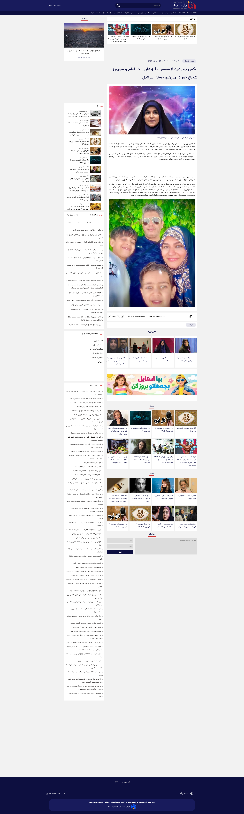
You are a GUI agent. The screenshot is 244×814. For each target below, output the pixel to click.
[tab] (89, 57)
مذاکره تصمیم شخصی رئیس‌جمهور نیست (88, 467)
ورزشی (140, 12)
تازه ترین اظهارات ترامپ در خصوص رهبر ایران (79, 170)
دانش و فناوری (130, 12)
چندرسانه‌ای (107, 12)
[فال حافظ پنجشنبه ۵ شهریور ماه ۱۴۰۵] (185, 29)
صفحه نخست (192, 12)
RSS (50, 5)
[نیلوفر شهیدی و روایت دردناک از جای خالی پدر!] (163, 513)
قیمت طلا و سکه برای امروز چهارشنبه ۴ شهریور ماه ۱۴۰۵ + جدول (77, 208)
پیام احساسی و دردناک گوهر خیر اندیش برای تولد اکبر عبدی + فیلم (117, 431)
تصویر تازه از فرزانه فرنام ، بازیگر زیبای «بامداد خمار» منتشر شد (141, 459)
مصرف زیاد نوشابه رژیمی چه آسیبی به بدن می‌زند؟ (85, 402)
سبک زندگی (117, 12)
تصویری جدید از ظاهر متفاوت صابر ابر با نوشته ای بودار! (140, 498)
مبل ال (100, 361)
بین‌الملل (165, 12)
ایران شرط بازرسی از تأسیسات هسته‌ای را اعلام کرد (85, 490)
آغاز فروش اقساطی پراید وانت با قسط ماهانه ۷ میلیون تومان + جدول (78, 115)
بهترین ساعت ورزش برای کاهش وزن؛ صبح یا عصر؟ (85, 398)
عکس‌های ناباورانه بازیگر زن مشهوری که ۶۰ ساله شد (163, 497)
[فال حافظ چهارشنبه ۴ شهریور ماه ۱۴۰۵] (140, 513)
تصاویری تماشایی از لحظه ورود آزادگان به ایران (83, 50)
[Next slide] (101, 35)
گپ (195, 794)
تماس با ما (57, 5)
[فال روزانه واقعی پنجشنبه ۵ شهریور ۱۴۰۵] (140, 29)
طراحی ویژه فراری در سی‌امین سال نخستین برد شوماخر (83, 579)
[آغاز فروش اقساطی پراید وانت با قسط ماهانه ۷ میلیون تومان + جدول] (95, 114)
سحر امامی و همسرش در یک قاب (162, 359)
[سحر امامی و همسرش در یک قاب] (163, 345)
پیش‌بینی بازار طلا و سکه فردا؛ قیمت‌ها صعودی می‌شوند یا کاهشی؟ (78, 133)
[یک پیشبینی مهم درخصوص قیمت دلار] (95, 179)
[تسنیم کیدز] (152, 385)
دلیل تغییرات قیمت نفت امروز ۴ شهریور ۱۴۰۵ (86, 627)
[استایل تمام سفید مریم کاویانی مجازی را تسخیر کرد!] (186, 513)
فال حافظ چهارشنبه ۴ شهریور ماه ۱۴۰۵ (142, 525)
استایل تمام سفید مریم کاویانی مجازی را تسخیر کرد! (186, 525)
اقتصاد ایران (98, 340)
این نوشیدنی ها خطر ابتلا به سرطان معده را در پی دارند (83, 571)
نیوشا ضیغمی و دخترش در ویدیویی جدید (85, 304)
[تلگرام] (114, 316)
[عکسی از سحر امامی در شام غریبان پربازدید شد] (186, 345)
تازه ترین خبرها (97, 357)
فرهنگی (148, 12)
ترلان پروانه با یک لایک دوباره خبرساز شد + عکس (85, 451)
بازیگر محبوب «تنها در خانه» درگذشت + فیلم (85, 324)
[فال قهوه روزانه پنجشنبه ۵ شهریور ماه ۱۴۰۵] (163, 29)
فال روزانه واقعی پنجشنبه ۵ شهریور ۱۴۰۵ (141, 37)
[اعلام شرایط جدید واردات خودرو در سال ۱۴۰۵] (95, 197)
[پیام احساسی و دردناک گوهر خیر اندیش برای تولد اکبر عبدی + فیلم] (117, 418)
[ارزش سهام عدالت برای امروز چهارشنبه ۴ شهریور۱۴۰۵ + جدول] (95, 188)
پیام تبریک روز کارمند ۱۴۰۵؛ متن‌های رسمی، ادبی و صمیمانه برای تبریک (163, 459)
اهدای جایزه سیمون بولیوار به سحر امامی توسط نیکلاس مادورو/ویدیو (115, 361)
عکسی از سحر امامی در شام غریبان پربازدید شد (184, 359)
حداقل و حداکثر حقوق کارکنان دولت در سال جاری (85, 631)
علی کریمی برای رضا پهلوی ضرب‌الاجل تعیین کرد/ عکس (83, 642)
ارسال (120, 552)
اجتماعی (156, 12)
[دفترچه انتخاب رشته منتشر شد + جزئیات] (95, 123)
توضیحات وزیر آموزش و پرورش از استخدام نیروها (85, 591)
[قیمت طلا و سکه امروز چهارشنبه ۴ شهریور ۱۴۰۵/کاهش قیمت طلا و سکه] (117, 485)
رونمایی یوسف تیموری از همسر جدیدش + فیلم (83, 280)
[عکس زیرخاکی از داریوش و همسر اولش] (186, 485)
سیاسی (173, 12)
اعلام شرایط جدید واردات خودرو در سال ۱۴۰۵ (77, 198)
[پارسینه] (183, 5)
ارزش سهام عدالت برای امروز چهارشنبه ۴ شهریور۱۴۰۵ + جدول (78, 189)
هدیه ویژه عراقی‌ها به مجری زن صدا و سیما (138, 359)
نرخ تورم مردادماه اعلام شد (92, 462)
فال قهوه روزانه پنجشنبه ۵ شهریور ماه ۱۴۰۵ (163, 37)
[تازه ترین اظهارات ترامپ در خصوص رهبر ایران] (95, 169)
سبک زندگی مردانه (96, 349)
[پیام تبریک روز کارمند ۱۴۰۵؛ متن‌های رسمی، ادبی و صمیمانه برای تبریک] (163, 446)
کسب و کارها (96, 12)
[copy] (190, 316)
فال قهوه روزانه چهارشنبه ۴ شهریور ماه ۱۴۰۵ (118, 525)
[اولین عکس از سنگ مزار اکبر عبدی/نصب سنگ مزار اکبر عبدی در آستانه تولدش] (117, 446)
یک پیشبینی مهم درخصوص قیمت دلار (79, 180)
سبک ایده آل (98, 345)
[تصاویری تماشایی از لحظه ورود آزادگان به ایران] (83, 35)
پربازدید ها (94, 215)
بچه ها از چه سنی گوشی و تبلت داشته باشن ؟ (86, 433)
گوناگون (193, 19)
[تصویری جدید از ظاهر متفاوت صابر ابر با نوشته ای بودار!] (140, 485)
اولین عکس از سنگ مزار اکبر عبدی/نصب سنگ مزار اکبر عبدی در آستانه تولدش (118, 459)
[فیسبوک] (118, 316)
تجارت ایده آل (98, 353)
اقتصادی (181, 12)
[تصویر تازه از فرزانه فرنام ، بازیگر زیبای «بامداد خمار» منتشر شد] (140, 446)
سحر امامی (191, 325)
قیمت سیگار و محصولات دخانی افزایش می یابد (86, 623)
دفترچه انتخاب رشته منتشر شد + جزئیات (78, 124)
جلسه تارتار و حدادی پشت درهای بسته (88, 567)
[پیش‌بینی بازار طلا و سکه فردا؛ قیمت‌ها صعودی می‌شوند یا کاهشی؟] (95, 132)
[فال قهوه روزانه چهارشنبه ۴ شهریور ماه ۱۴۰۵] (117, 513)
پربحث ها (71, 215)
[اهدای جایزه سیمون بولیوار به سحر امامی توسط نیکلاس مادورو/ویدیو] (117, 345)
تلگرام (186, 794)
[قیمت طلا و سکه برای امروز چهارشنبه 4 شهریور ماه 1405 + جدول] (95, 207)
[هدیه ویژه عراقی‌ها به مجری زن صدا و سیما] (140, 345)
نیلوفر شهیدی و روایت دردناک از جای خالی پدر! (165, 525)
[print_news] (122, 316)
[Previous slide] (67, 35)
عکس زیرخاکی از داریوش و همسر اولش (187, 497)
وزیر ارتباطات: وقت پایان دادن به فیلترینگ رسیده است (83, 530)
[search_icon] (118, 6)
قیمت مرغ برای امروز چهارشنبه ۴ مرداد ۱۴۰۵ (87, 563)
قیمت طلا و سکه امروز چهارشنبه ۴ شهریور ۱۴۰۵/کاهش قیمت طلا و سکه (118, 498)
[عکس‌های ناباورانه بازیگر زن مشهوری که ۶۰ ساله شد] (163, 485)
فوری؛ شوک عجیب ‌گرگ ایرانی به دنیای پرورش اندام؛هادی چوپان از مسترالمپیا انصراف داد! (118, 39)
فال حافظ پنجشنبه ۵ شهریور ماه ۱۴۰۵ (185, 37)
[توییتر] (109, 316)
